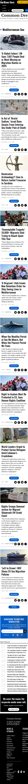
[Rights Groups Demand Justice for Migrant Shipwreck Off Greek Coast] (14, 495)
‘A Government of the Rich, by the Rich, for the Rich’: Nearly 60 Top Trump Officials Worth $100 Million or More (16, 661)
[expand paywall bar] (26, 3)
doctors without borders (11, 598)
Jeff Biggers (4, 197)
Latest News (11, 736)
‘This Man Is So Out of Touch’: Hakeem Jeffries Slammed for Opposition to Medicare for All (16, 656)
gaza (6, 149)
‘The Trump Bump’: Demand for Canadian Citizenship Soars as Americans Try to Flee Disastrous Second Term (17, 651)
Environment (11, 748)
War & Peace (11, 758)
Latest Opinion (9, 738)
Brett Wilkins (4, 142)
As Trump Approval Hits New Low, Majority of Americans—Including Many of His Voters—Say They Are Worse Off (17, 666)
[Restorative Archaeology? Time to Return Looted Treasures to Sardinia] (14, 162)
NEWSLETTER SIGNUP (18, 10)
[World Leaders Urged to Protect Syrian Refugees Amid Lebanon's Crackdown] (14, 435)
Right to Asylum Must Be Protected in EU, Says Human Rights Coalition (13, 397)
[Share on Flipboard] (19, 94)
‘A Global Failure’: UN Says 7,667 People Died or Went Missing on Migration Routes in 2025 (12, 59)
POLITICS (4, 13)
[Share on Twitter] (15, 94)
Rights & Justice (9, 755)
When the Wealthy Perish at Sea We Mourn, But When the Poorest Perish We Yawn (13, 341)
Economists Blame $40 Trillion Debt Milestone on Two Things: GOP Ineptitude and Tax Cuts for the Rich (17, 676)
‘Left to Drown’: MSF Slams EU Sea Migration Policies (13, 571)
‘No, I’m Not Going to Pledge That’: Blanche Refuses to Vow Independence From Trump (16, 680)
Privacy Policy (10, 778)
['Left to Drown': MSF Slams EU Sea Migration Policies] (14, 557)
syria (6, 481)
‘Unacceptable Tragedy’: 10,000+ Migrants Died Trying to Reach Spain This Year (13, 234)
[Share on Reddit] (22, 94)
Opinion (3, 205)
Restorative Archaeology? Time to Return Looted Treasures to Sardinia (13, 178)
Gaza (24, 741)
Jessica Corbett (5, 86)
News (2, 93)
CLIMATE (4, 8)
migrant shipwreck (9, 543)
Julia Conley (4, 304)
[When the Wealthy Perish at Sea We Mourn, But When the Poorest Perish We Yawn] (14, 325)
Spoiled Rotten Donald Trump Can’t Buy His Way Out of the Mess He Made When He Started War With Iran (17, 685)
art (7, 205)
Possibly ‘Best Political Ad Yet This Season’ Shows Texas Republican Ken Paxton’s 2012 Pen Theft (16, 671)
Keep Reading (14, 145)
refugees (8, 369)
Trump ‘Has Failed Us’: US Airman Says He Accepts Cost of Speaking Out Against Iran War (17, 647)
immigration (8, 93)
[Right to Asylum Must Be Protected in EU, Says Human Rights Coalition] (14, 383)
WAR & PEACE (3, 20)
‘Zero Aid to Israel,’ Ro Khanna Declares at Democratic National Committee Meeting (17, 690)
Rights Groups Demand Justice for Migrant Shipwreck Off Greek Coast (12, 511)
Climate (9, 741)
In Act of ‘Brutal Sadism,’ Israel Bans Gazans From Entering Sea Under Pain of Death (13, 122)
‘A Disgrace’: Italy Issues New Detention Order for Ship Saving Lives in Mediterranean (13, 287)
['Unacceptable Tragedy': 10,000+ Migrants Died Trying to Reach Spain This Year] (14, 218)
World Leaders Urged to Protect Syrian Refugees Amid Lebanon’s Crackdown (13, 451)
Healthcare (10, 750)
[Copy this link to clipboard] (25, 94)
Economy (10, 744)
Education (10, 746)
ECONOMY (4, 10)
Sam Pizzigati (4, 362)
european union (9, 422)
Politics (9, 752)
